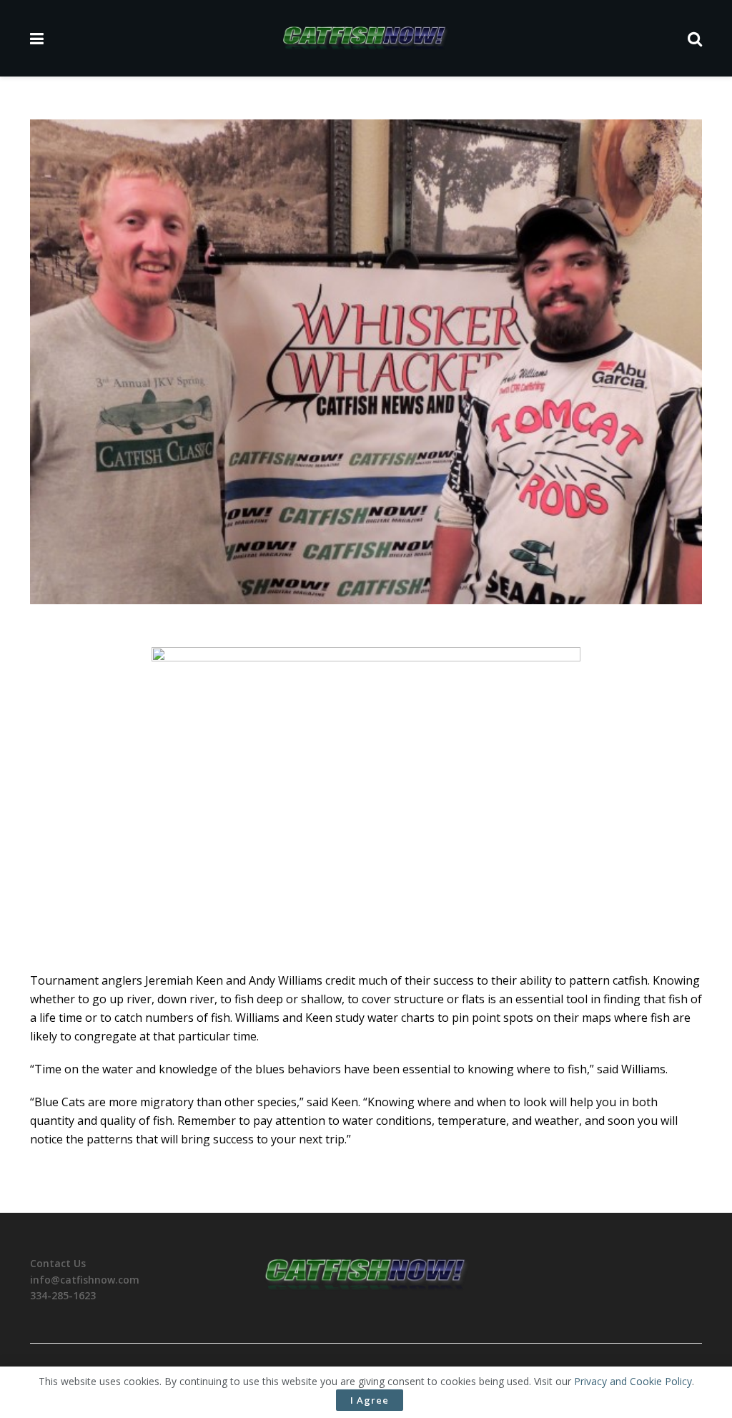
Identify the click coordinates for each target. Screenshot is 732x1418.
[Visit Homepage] (365, 38)
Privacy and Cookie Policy (633, 1381)
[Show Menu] (37, 38)
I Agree (369, 1400)
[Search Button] (695, 38)
